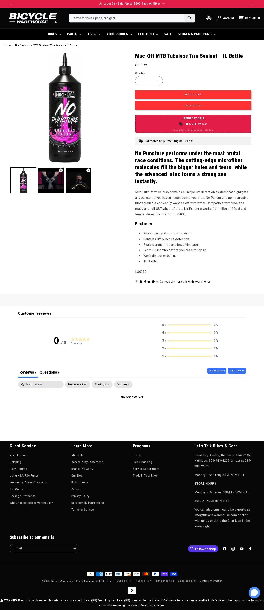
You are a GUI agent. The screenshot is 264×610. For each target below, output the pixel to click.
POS (76, 581)
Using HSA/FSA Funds (24, 475)
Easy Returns (18, 468)
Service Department (146, 468)
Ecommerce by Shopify (97, 581)
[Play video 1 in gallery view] (51, 180)
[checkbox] (123, 384)
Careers (76, 489)
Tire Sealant (22, 45)
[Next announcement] (253, 4)
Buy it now (193, 105)
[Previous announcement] (11, 4)
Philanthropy (79, 482)
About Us (77, 455)
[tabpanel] (132, 410)
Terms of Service (82, 509)
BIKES (52, 34)
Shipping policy (187, 581)
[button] (190, 325)
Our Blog (77, 475)
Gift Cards (16, 489)
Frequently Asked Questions (28, 482)
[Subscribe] (75, 548)
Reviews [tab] (28, 372)
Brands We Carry (82, 468)
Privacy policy (143, 581)
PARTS (72, 34)
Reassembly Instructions (87, 502)
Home (7, 45)
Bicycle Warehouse (62, 581)
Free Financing (142, 462)
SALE (168, 34)
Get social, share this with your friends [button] (185, 281)
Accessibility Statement (87, 462)
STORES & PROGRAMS (195, 34)
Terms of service (164, 581)
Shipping (15, 462)
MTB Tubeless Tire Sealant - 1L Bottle (55, 45)
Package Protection (23, 496)
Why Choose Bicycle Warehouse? (31, 502)
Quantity (140, 73)
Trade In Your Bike (145, 475)
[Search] (189, 18)
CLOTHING (146, 34)
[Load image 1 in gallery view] (23, 180)
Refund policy (123, 581)
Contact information (211, 581)
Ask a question (217, 370)
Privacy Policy (80, 496)
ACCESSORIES (117, 34)
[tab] (49, 373)
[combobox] (126, 18)
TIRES (91, 34)
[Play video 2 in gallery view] (78, 180)
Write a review (236, 370)
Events (137, 455)
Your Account (19, 455)
